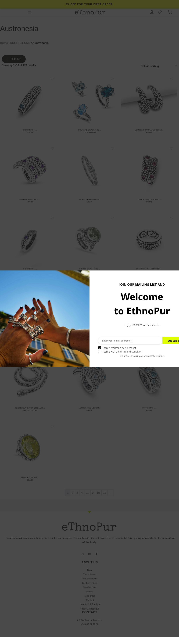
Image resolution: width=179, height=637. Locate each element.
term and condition (131, 351)
